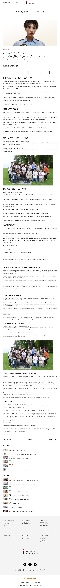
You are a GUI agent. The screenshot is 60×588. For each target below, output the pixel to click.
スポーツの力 (6, 533)
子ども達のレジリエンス (26, 522)
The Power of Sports (8, 532)
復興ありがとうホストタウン (26, 533)
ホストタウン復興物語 (25, 538)
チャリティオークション (44, 538)
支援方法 (32, 582)
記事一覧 (30, 439)
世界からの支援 (43, 520)
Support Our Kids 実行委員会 (44, 523)
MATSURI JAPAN (25, 535)
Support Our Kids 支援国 (44, 525)
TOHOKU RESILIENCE (9, 520)
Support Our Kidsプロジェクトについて (10, 526)
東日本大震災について (7, 525)
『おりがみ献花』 (43, 540)
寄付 (40, 541)
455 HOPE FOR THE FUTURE (26, 523)
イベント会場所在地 (7, 523)
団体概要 (22, 582)
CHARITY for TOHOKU (45, 532)
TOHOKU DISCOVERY (27, 532)
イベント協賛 (6, 528)
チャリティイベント (7, 535)
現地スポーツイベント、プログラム (9, 537)
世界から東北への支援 (43, 522)
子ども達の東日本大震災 (27, 520)
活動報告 (27, 582)
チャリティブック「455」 (44, 535)
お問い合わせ (37, 582)
